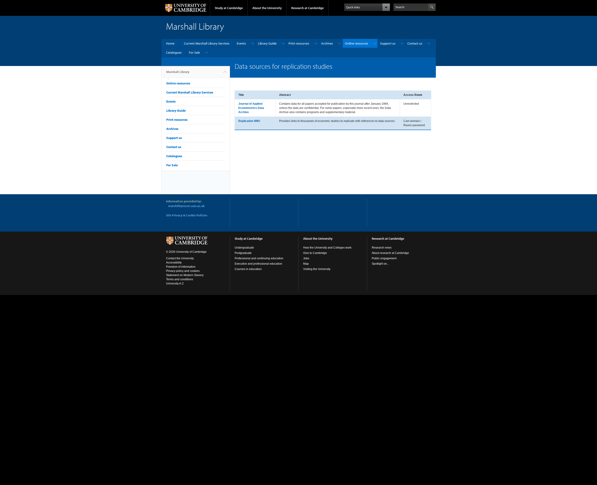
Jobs (306, 258)
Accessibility (174, 262)
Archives (327, 43)
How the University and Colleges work (327, 247)
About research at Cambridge (390, 253)
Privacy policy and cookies (183, 271)
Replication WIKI (249, 121)
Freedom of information (180, 266)
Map (306, 263)
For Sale (194, 52)
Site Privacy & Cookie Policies (186, 215)
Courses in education (248, 269)
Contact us (414, 43)
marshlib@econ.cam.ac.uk (186, 206)
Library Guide (267, 43)
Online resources (356, 43)
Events (241, 43)
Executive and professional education (258, 263)
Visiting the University (316, 269)
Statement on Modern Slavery (185, 275)
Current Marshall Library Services (206, 43)
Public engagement (384, 258)
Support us (388, 43)
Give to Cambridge (315, 253)
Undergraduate (244, 247)
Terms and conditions (179, 279)
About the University (267, 8)
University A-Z (175, 283)
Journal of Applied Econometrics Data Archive (251, 108)
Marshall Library (177, 72)
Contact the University (180, 258)
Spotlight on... (380, 263)
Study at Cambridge (229, 8)
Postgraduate (243, 253)
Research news (382, 247)
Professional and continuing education (259, 258)
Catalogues (174, 52)
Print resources (298, 43)
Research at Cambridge (307, 8)
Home (170, 43)
